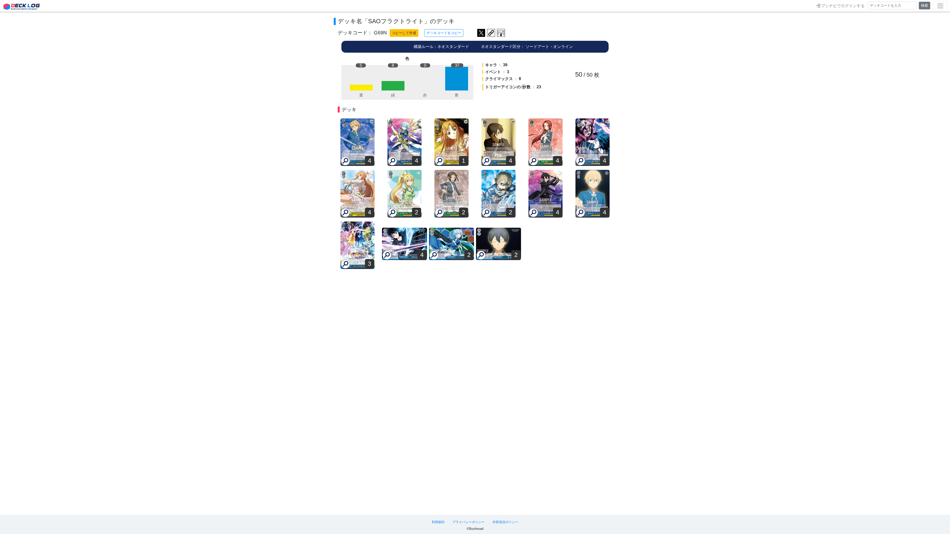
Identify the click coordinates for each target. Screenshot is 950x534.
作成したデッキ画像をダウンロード (501, 33)
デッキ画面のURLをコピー (491, 33)
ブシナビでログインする (842, 6)
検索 (924, 5)
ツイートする (481, 33)
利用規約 (438, 522)
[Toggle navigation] (940, 6)
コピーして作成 (404, 33)
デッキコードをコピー (444, 33)
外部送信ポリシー (505, 522)
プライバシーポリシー (468, 522)
